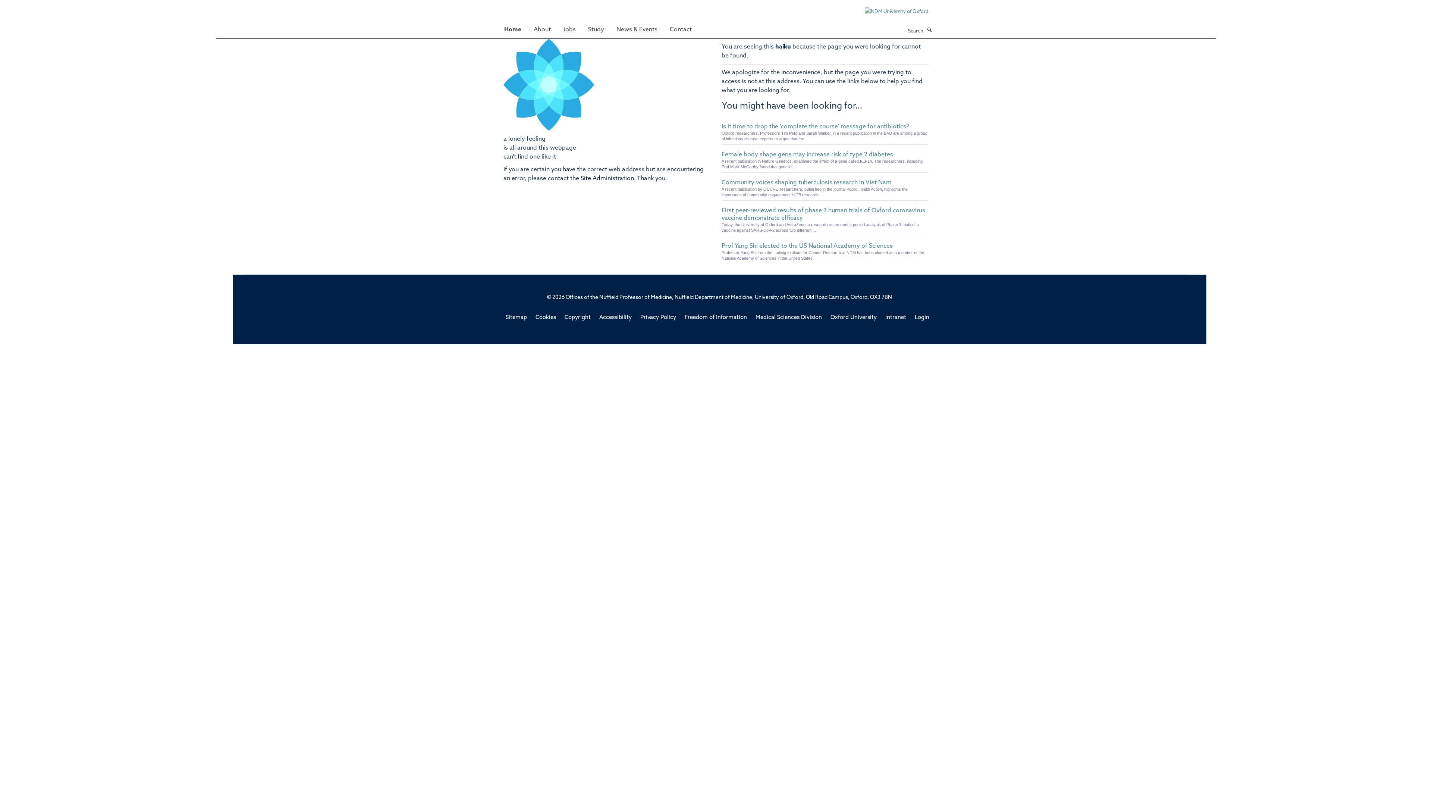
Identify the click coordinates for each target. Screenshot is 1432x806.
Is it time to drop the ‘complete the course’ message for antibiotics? (815, 127)
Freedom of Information (716, 318)
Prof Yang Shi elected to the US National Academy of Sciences (807, 246)
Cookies (546, 318)
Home (512, 30)
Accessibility (615, 318)
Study (596, 30)
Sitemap (516, 318)
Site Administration (607, 179)
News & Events (636, 30)
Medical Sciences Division (789, 318)
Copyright (578, 318)
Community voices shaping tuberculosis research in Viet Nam (807, 183)
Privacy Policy (658, 318)
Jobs (569, 30)
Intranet (895, 318)
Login (922, 318)
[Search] (929, 30)
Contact (681, 30)
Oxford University (853, 318)
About (542, 30)
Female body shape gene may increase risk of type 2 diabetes (807, 155)
